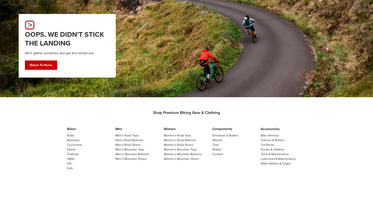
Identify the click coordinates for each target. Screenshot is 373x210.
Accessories (270, 128)
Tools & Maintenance (275, 154)
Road (70, 135)
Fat (69, 163)
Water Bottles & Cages (276, 163)
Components (222, 128)
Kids (70, 168)
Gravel (71, 149)
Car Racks (267, 145)
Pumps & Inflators (272, 149)
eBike (71, 159)
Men (118, 128)
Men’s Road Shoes (127, 145)
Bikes (71, 128)
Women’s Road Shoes (178, 145)
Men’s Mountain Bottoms (132, 154)
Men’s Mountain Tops (129, 149)
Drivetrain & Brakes (225, 135)
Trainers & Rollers (272, 140)
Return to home (41, 65)
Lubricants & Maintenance (278, 159)
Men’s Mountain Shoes (130, 159)
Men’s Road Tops (126, 135)
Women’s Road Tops (177, 135)
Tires (215, 145)
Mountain (73, 140)
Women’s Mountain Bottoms (183, 154)
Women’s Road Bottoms (180, 140)
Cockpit (217, 154)
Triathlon (73, 154)
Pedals (216, 149)
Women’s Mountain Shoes (181, 159)
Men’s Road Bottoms (129, 140)
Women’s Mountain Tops (180, 149)
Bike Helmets (270, 135)
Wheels (217, 140)
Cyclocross (74, 145)
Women (170, 128)
